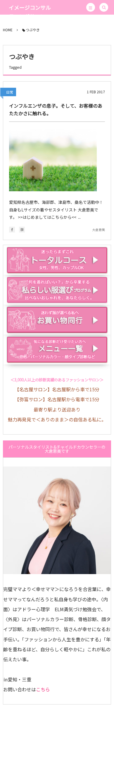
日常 (9, 91)
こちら (43, 689)
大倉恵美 (98, 229)
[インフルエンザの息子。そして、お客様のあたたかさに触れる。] (53, 160)
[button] (90, 7)
